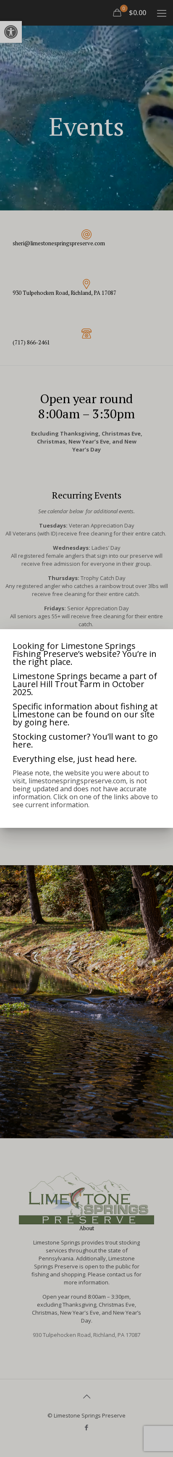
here (58, 722)
